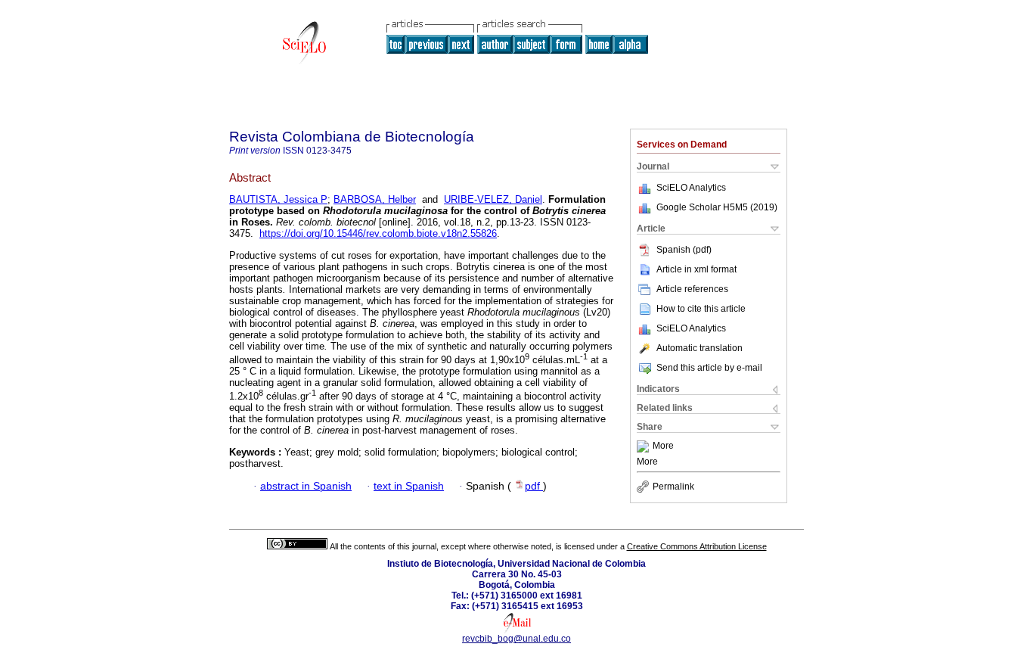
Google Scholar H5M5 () (716, 207)
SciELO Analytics (691, 187)
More (663, 446)
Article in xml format (696, 269)
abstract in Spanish (306, 486)
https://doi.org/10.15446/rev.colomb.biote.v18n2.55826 (378, 233)
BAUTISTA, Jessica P (278, 199)
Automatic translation (699, 348)
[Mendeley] (645, 446)
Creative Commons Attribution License (697, 546)
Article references (692, 289)
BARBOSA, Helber (374, 199)
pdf (534, 486)
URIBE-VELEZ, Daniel (493, 199)
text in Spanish (409, 486)
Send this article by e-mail (709, 367)
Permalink (673, 486)
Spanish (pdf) (684, 249)
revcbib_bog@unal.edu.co (516, 638)
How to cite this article (701, 308)
